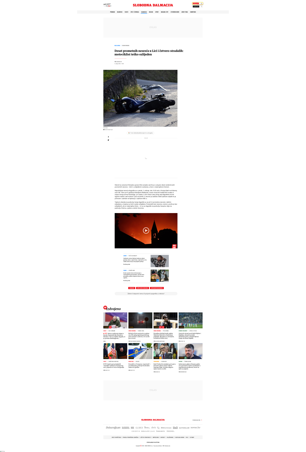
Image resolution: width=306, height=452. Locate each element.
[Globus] (139, 427)
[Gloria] (153, 427)
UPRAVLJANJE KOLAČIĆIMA (153, 442)
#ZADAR (131, 288)
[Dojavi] (107, 5)
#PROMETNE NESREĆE (157, 288)
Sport (157, 12)
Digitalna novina (179, 437)
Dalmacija (144, 12)
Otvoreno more (175, 12)
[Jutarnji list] (113, 427)
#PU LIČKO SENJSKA (142, 288)
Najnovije (119, 12)
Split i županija (135, 12)
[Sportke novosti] (132, 427)
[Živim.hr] (147, 427)
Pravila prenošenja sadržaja (130, 437)
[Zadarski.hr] (160, 431)
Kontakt (162, 437)
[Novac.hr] (195, 427)
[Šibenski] (170, 431)
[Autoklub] (184, 427)
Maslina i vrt (164, 12)
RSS (187, 437)
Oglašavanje (170, 437)
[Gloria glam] (158, 427)
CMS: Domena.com (166, 446)
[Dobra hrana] (166, 427)
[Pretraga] (201, 6)
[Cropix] (135, 431)
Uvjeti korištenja (116, 437)
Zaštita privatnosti (145, 437)
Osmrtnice (193, 12)
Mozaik (151, 12)
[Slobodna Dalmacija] (153, 5)
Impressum (156, 437)
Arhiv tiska (185, 12)
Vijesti (126, 12)
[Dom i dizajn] (175, 427)
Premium (112, 12)
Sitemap (192, 437)
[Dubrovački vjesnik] (148, 431)
